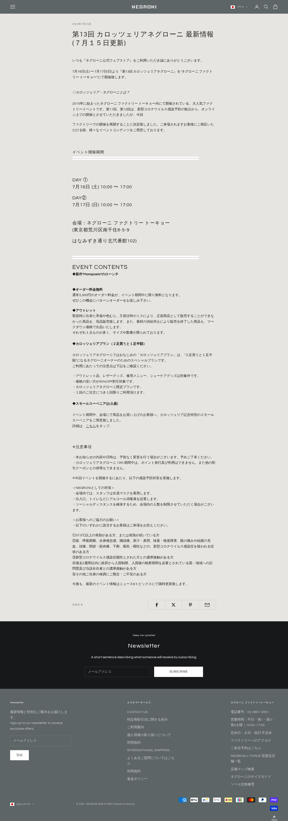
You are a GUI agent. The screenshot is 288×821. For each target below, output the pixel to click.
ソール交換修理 (242, 784)
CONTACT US (137, 712)
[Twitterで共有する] (173, 604)
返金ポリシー (137, 779)
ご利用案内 (135, 727)
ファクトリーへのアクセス (251, 740)
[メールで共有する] (207, 604)
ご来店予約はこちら (246, 748)
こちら (91, 426)
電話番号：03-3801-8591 (250, 712)
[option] (280, 817)
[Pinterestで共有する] (190, 604)
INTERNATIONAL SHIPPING (148, 750)
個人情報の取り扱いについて (149, 735)
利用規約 (134, 742)
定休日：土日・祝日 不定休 (251, 733)
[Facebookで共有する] (156, 604)
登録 (19, 755)
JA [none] (274, 816)
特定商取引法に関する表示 (147, 719)
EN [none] (280, 816)
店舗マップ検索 (242, 769)
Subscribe (179, 671)
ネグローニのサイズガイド (251, 776)
